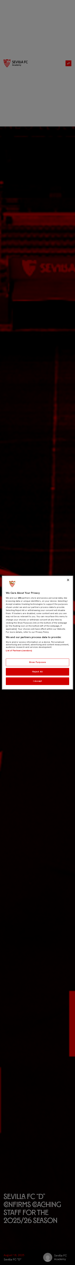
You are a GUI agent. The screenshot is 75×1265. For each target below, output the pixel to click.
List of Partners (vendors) (19, 650)
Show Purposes (37, 662)
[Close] (68, 580)
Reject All (37, 671)
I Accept (37, 681)
